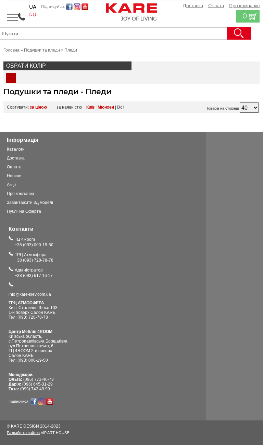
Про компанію (20, 193)
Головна (11, 50)
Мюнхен (106, 107)
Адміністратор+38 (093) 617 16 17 (34, 273)
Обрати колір (26, 66)
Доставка (193, 5)
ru (32, 15)
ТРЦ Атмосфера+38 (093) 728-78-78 (34, 257)
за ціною (38, 107)
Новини (14, 175)
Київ (90, 107)
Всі (120, 107)
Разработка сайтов (23, 433)
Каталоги (16, 149)
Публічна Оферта (24, 211)
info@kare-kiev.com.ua (30, 294)
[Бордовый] (11, 78)
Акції (11, 184)
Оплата (216, 5)
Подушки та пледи (42, 50)
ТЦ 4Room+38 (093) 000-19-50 (34, 242)
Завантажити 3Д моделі (30, 202)
